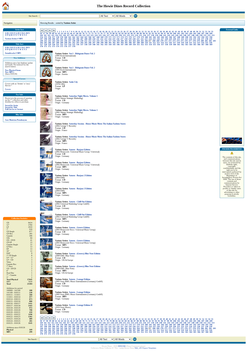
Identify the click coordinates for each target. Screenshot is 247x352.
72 (89, 33)
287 (53, 43)
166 (89, 37)
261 (126, 41)
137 (148, 35)
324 (202, 43)
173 (118, 37)
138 (152, 35)
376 (65, 46)
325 (206, 43)
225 (154, 39)
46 (185, 32)
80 (114, 33)
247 (69, 41)
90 (144, 33)
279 (198, 41)
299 (102, 43)
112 (49, 35)
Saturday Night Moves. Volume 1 (83, 96)
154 (41, 37)
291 (69, 43)
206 (77, 39)
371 (45, 46)
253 (93, 41)
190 (186, 37)
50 (197, 32)
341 (97, 45)
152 (209, 35)
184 (162, 37)
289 (61, 43)
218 (126, 39)
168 (97, 37)
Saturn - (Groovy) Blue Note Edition (84, 254)
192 (194, 37)
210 (93, 39)
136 (144, 35)
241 (45, 41)
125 (100, 35)
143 (172, 35)
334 (69, 45)
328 (45, 45)
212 (101, 39)
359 (170, 45)
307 (134, 43)
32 (143, 32)
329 (49, 45)
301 (110, 43)
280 (202, 41)
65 (68, 33)
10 (76, 32)
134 (136, 35)
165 (85, 37)
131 (124, 35)
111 (45, 35)
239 (210, 39)
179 (142, 37)
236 (198, 39)
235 (194, 39)
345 (114, 45)
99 (171, 33)
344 (110, 45)
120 (79, 35)
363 (186, 45)
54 (209, 32)
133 (132, 35)
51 (200, 32)
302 (114, 43)
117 (68, 35)
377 (69, 46)
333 (65, 45)
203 (65, 39)
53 (206, 32)
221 (138, 39)
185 (166, 37)
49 (194, 32)
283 (214, 41)
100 (174, 33)
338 (85, 45)
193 (198, 37)
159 (61, 37)
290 (65, 43)
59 (50, 33)
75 (98, 33)
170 (106, 37)
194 (202, 37)
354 (150, 45)
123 (92, 35)
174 (122, 37)
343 (106, 45)
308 (138, 43)
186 (170, 37)
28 (131, 32)
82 (120, 33)
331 (57, 45)
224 (150, 39)
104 (190, 33)
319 (182, 43)
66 (71, 33)
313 (158, 43)
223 (146, 39)
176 (130, 37)
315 (166, 43)
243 (53, 41)
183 (158, 37)
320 (186, 43)
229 (170, 39)
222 (142, 39)
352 (142, 45)
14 (88, 32)
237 (202, 39)
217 (122, 39)
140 (160, 35)
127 (108, 35)
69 (80, 33)
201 (57, 39)
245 (61, 41)
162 (73, 37)
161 (69, 37)
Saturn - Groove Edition (79, 228)
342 (102, 45)
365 (194, 45)
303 (118, 43)
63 (62, 33)
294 (81, 43)
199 (49, 39)
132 (128, 35)
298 (97, 43)
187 (174, 37)
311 (150, 43)
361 (178, 45)
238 (206, 39)
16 (94, 32)
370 (41, 46)
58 (47, 33)
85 (129, 33)
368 (206, 45)
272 (170, 41)
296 (89, 43)
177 (134, 37)
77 (105, 33)
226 (158, 39)
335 (73, 45)
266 (146, 41)
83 (123, 33)
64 (65, 33)
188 (178, 37)
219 (130, 39)
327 (41, 45)
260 (122, 41)
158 (57, 37)
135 (140, 35)
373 (53, 46)
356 (158, 45)
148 (192, 35)
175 (126, 37)
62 (59, 33)
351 (138, 45)
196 (210, 37)
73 (92, 33)
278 (194, 41)
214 (109, 39)
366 (198, 45)
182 (154, 37)
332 (61, 45)
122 (88, 35)
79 (111, 33)
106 (198, 33)
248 (73, 41)
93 (153, 33)
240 (41, 41)
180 (146, 37)
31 (140, 32)
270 (161, 41)
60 (53, 33)
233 (186, 39)
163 (77, 37)
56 (41, 33)
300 (106, 43)
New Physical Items (13, 70)
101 (178, 33)
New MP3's (9, 72)
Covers (8, 89)
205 (73, 39)
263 (134, 41)
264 (138, 41)
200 (53, 39)
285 (45, 43)
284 (41, 43)
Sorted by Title (11, 107)
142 (168, 35)
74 (95, 33)
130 (120, 35)
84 (126, 33)
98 (168, 33)
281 (206, 41)
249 (77, 41)
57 (44, 33)
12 (82, 32)
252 (89, 41)
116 (64, 35)
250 (81, 41)
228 (166, 39)
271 (166, 41)
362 (182, 45)
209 (89, 39)
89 (141, 33)
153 (213, 35)
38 (161, 32)
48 (191, 32)
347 (122, 45)
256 (106, 41)
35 (152, 32)
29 (134, 32)
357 (162, 45)
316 (170, 43)
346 (118, 45)
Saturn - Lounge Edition (79, 279)
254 (97, 41)
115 (60, 35)
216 (117, 39)
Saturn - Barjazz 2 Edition (80, 175)
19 (103, 32)
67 (74, 33)
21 (109, 32)
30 (137, 32)
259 (118, 41)
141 (164, 35)
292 (73, 43)
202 (61, 39)
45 (182, 32)
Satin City (73, 82)
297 (93, 43)
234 (190, 39)
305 (126, 43)
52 (203, 32)
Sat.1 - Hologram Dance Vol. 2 (82, 54)
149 (196, 35)
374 (57, 46)
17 (97, 32)
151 (205, 35)
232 (182, 39)
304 (122, 43)
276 (186, 41)
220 (134, 39)
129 (116, 35)
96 (162, 33)
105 (194, 33)
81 (117, 33)
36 (155, 32)
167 (93, 37)
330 (53, 45)
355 (154, 45)
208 (85, 39)
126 (104, 35)
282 (210, 41)
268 (153, 41)
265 (142, 41)
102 (182, 33)
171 (110, 37)
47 (188, 32)
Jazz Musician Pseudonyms (16, 120)
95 (159, 33)
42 (173, 32)
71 (86, 33)
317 (174, 43)
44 (179, 32)
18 (100, 32)
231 (178, 39)
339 (89, 45)
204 (69, 39)
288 (57, 43)
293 (77, 43)
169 (102, 37)
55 (212, 32)
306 (130, 43)
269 (157, 41)
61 (56, 33)
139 (156, 35)
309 (142, 43)
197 (41, 39)
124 (96, 35)
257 (110, 41)
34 (149, 32)
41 (170, 32)
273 (174, 41)
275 (182, 41)
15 (91, 32)
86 (132, 33)
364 (190, 45)
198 (45, 39)
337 (81, 45)
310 (146, 43)
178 (138, 37)
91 (147, 33)
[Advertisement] (232, 83)
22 (112, 32)
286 (49, 43)
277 (190, 41)
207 (81, 39)
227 (162, 39)
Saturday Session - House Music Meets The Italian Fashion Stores (97, 124)
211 (97, 39)
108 (206, 33)
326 (210, 43)
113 (52, 35)
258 (114, 41)
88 (138, 33)
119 (76, 35)
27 (128, 32)
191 (190, 37)
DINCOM (122, 346)
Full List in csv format (14, 109)
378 (73, 46)
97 (165, 33)
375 (61, 46)
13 (85, 32)
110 (41, 35)
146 (184, 35)
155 (45, 37)
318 (178, 43)
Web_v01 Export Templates (145, 348)
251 (85, 41)
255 (102, 41)
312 (154, 43)
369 (210, 45)
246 (65, 41)
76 (101, 33)
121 (84, 35)
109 (210, 33)
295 (85, 43)
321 (190, 43)
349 (130, 45)
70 (83, 33)
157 (53, 37)
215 (113, 39)
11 (79, 32)
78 (108, 33)
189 (182, 37)
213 (105, 39)
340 (93, 45)
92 (150, 33)
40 (167, 32)
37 (158, 32)
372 (49, 46)
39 (164, 32)
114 (56, 35)
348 (126, 45)
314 (162, 43)
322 (194, 43)
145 (180, 35)
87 (135, 33)
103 (186, 33)
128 (112, 35)
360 (174, 45)
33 (146, 32)
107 (202, 33)
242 (49, 41)
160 (65, 37)
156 (49, 37)
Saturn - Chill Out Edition (80, 202)
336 (77, 45)
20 (106, 32)
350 (134, 45)
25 (121, 32)
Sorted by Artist (11, 105)
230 (174, 39)
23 (115, 32)
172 (114, 37)
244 (57, 41)
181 (150, 37)
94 (156, 33)
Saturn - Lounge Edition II (80, 305)
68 (77, 33)
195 (206, 37)
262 (130, 41)
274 (178, 41)
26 (125, 32)
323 (198, 43)
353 (146, 45)
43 (176, 32)
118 (72, 35)
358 (166, 45)
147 (188, 35)
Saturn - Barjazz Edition (79, 150)
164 (81, 37)
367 (202, 45)
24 (118, 32)
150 (200, 35)
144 (176, 35)
